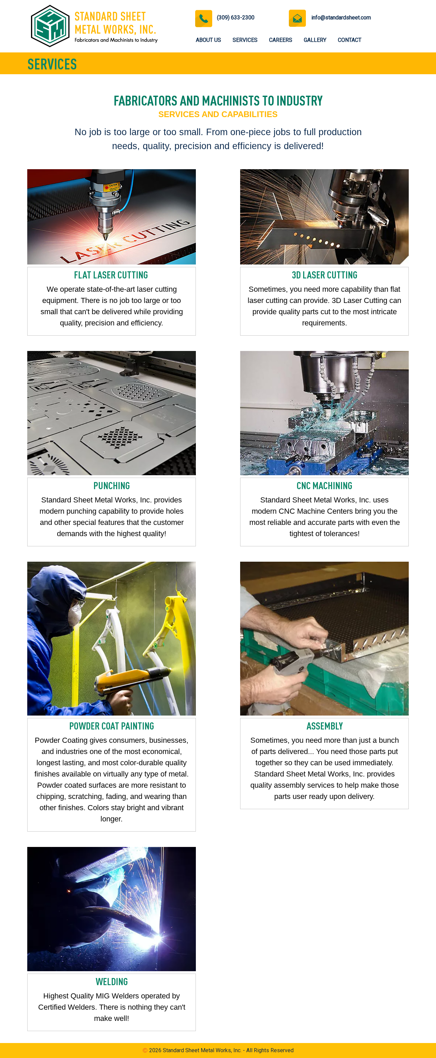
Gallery (315, 40)
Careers (280, 40)
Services (245, 40)
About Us (208, 40)
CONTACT (349, 40)
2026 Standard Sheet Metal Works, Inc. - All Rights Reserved (221, 1050)
